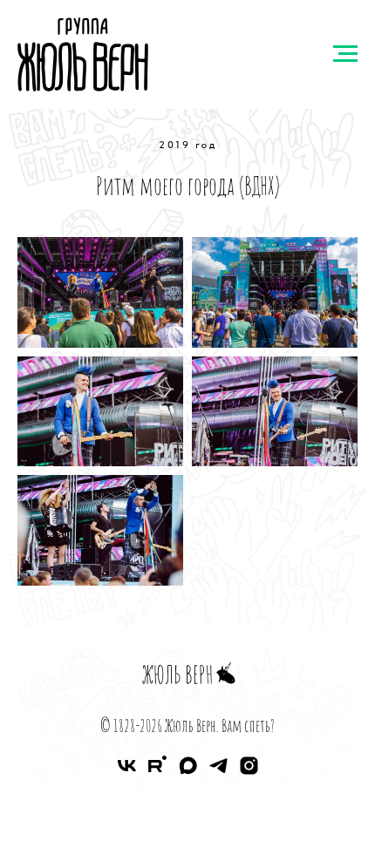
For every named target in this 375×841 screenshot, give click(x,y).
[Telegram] (218, 771)
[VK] (127, 771)
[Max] (188, 771)
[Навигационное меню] (345, 54)
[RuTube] (157, 771)
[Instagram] (249, 771)
